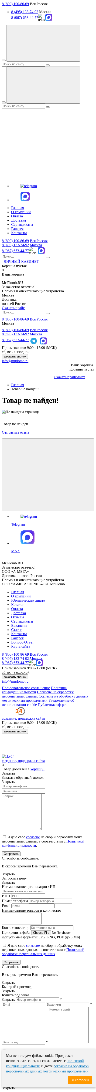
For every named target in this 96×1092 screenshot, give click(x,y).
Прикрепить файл (16, 932)
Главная (17, 208)
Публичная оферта (52, 705)
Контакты (19, 233)
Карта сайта (20, 646)
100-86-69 (15, 241)
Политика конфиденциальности (34, 690)
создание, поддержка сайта (23, 718)
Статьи (16, 630)
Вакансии (19, 625)
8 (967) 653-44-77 (24, 18)
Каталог (17, 605)
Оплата (17, 216)
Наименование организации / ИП (28, 887)
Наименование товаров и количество (31, 910)
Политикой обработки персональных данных (43, 952)
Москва (36, 245)
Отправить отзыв (15, 432)
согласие (33, 837)
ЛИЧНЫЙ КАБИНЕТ (20, 261)
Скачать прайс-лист (69, 377)
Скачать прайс (13, 308)
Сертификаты (22, 224)
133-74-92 (15, 245)
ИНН (6, 896)
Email (6, 906)
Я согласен (80, 1080)
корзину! (38, 769)
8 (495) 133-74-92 (24, 12)
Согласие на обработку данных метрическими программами (45, 698)
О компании (21, 212)
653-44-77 (15, 251)
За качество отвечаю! (18, 287)
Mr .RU (12, 283)
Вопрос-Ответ (22, 642)
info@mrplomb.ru (15, 361)
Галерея (17, 229)
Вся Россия (39, 241)
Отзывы (17, 617)
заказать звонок (15, 356)
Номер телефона (15, 901)
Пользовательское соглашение (26, 688)
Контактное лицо (15, 928)
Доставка (18, 220)
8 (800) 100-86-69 (15, 4)
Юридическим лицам (28, 600)
